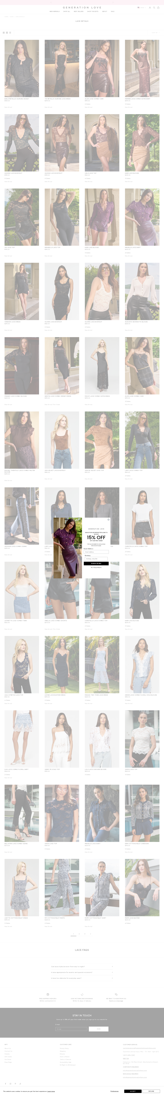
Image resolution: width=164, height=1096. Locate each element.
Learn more (51, 1091)
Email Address (88, 549)
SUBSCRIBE (96, 563)
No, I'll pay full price (96, 567)
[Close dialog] (108, 519)
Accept (133, 1091)
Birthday (88, 555)
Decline (151, 1091)
